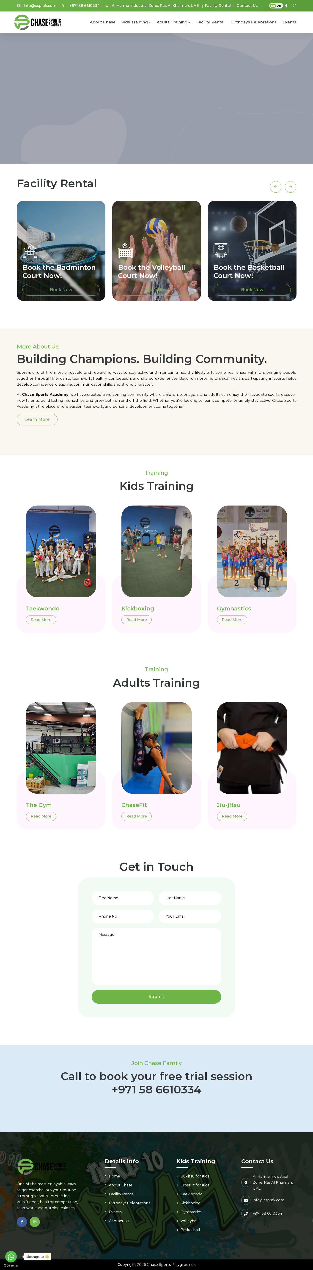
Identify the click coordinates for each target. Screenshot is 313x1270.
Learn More (37, 419)
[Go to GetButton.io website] (11, 1265)
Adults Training (172, 22)
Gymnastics (234, 608)
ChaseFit (134, 805)
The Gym (39, 805)
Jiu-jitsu (229, 805)
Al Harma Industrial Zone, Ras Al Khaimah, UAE (155, 5)
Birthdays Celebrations (254, 22)
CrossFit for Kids (195, 1185)
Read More (41, 620)
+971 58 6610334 (84, 5)
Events (289, 22)
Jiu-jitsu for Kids (195, 1176)
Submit (156, 996)
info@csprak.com (40, 5)
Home (114, 1176)
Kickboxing (137, 608)
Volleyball (190, 1221)
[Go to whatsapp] (11, 1256)
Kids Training (134, 22)
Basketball (190, 1230)
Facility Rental (218, 5)
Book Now (61, 289)
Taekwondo (43, 608)
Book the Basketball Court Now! (249, 271)
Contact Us (247, 5)
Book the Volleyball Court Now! (151, 271)
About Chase (102, 22)
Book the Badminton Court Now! (59, 271)
